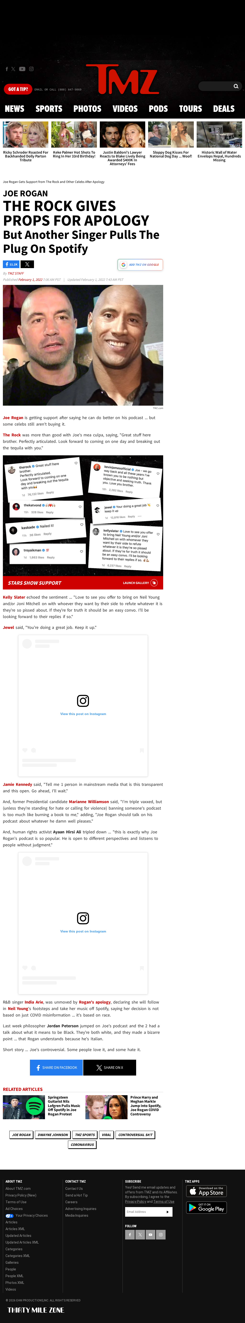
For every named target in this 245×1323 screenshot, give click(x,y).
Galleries (12, 1262)
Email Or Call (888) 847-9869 (57, 89)
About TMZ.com (18, 1189)
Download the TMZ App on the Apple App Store (206, 1191)
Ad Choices (14, 1209)
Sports (49, 109)
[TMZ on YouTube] (150, 1234)
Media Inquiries (76, 1215)
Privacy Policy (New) (21, 1195)
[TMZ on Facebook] (7, 69)
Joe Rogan (21, 1134)
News (14, 109)
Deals (223, 109)
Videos (125, 109)
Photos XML (15, 1283)
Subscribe (168, 1212)
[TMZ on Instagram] (31, 69)
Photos (87, 109)
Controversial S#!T (135, 1134)
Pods (158, 109)
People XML (14, 1276)
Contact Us (74, 1189)
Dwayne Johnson (53, 1134)
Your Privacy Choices (31, 1215)
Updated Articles (18, 1236)
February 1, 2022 (30, 279)
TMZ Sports (85, 1134)
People (11, 1269)
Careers (71, 1202)
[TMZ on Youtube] (22, 69)
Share (59, 1067)
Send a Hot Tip (76, 1195)
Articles (11, 1222)
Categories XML (18, 1256)
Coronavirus (82, 1144)
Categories (14, 1249)
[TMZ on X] (14, 69)
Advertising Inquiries (80, 1209)
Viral (106, 1134)
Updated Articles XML (22, 1242)
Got (18, 89)
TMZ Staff (15, 273)
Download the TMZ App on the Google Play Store (206, 1208)
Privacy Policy (135, 1201)
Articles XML (15, 1229)
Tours (190, 109)
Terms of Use (16, 1202)
